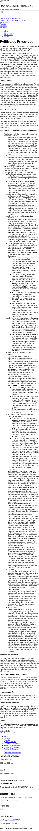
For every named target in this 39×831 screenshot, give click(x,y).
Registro (3, 24)
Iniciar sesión (4, 22)
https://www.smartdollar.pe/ (9, 733)
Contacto (7, 751)
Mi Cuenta (3, 26)
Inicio (6, 31)
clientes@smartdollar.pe (8, 823)
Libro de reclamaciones (12, 753)
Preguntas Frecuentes (12, 743)
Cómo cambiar (9, 33)
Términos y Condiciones (12, 745)
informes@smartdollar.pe (17, 628)
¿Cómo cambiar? (10, 742)
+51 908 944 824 (14, 820)
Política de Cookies (11, 749)
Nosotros (7, 738)
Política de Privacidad (12, 747)
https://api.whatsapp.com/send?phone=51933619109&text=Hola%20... (14, 19)
